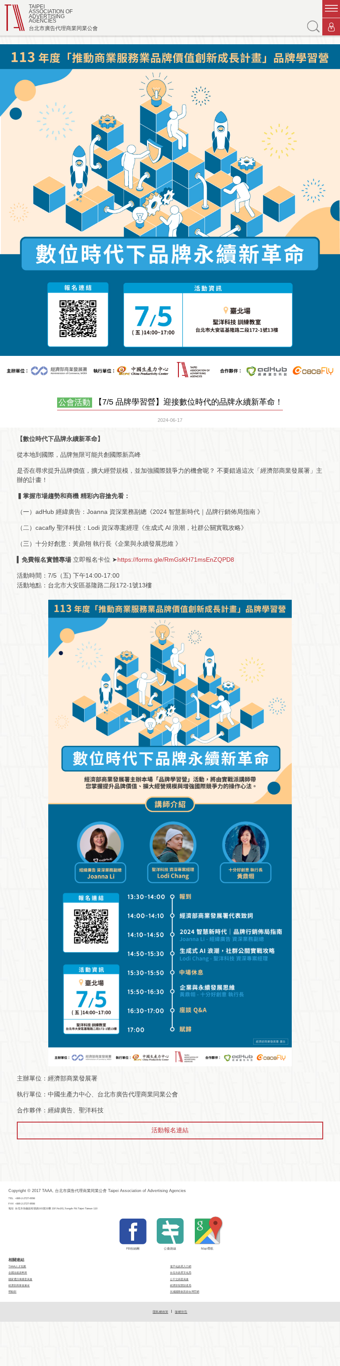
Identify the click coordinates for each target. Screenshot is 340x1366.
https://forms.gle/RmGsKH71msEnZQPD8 (175, 559)
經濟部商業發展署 (19, 1285)
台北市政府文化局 (180, 1272)
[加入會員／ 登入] (331, 27)
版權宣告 (181, 1312)
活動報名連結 (170, 1130)
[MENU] (331, 9)
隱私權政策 (160, 1312)
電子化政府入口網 (180, 1266)
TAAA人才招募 (17, 1266)
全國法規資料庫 (17, 1272)
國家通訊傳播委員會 (20, 1279)
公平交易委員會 (179, 1279)
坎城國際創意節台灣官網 (184, 1291)
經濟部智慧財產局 (180, 1285)
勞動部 (12, 1291)
